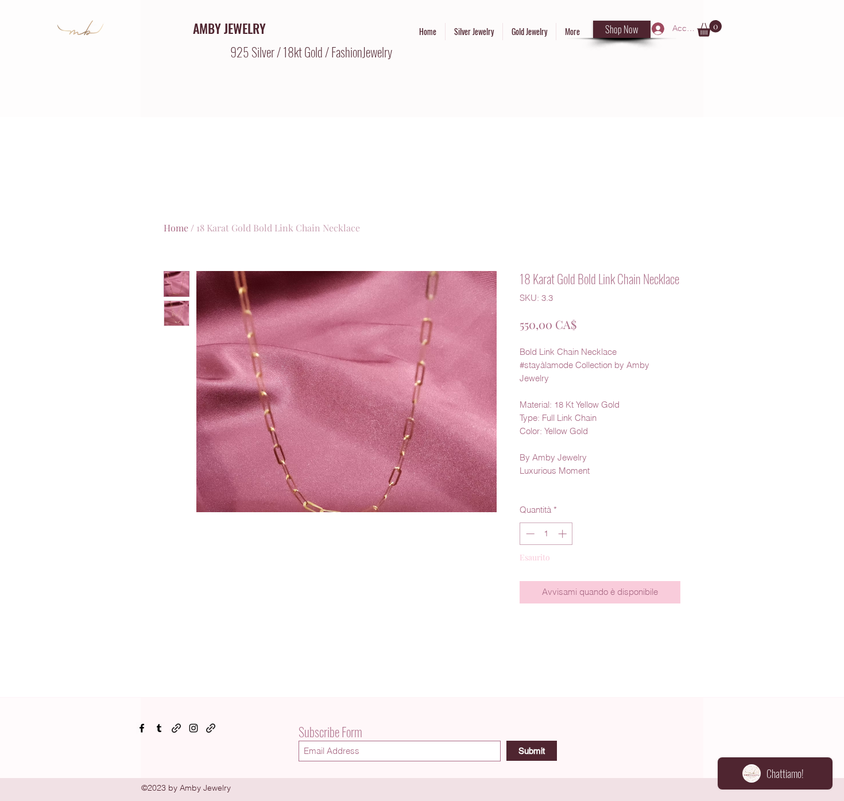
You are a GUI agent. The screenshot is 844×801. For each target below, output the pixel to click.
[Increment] (563, 533)
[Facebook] (142, 728)
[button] (709, 28)
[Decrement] (529, 533)
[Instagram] (193, 728)
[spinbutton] (546, 533)
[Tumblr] (159, 728)
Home (176, 228)
